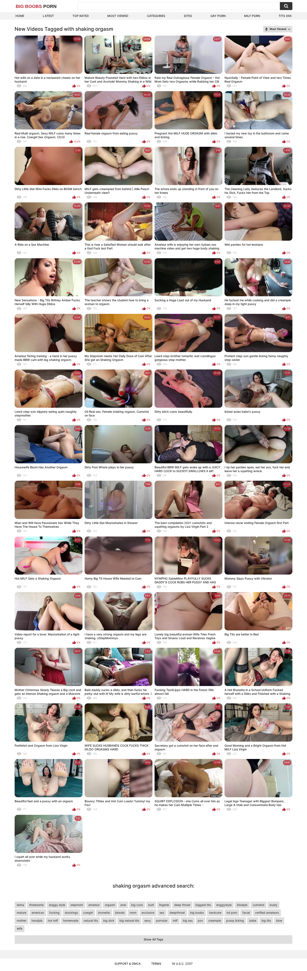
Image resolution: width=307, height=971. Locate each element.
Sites (188, 16)
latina (20, 905)
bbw (279, 920)
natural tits (91, 920)
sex (162, 912)
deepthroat (177, 912)
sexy (147, 920)
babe (252, 920)
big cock (137, 905)
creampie (214, 920)
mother (21, 920)
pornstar (161, 920)
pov (200, 920)
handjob (37, 920)
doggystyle (224, 905)
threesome (36, 905)
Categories (156, 16)
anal (123, 905)
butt (151, 905)
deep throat (182, 905)
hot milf (53, 920)
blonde (119, 912)
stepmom (76, 905)
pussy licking (235, 920)
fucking (54, 912)
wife (19, 928)
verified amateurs (267, 912)
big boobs (197, 912)
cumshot (258, 905)
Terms (156, 963)
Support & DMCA (127, 963)
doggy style (57, 905)
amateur (94, 905)
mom (133, 912)
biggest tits (203, 905)
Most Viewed (117, 16)
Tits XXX (285, 16)
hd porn (232, 912)
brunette (104, 912)
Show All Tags (153, 939)
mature (21, 912)
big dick (108, 920)
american (38, 912)
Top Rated (80, 16)
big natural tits (129, 920)
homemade (70, 920)
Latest (48, 16)
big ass (188, 920)
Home (19, 16)
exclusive (148, 912)
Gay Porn (218, 16)
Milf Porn (252, 16)
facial (246, 912)
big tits (266, 920)
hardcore (215, 912)
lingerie (164, 905)
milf (175, 920)
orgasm (110, 905)
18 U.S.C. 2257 (182, 963)
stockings (71, 912)
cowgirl (88, 912)
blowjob (242, 905)
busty (273, 905)
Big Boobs (36, 6)
